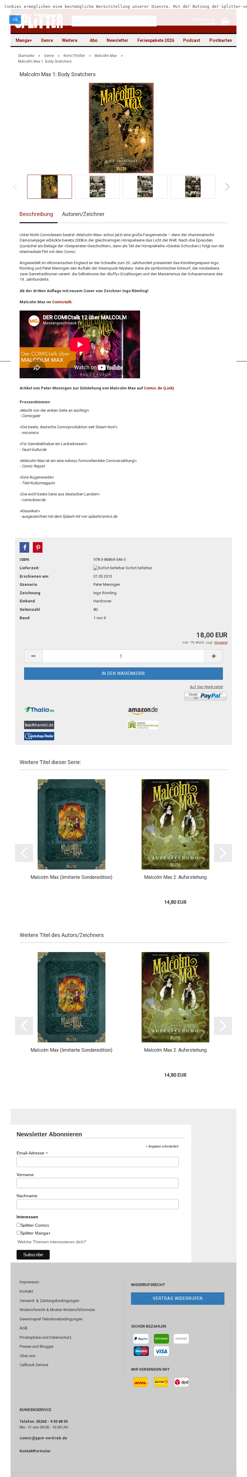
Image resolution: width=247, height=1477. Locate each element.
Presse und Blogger (37, 1346)
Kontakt (26, 1291)
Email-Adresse (32, 1153)
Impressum (29, 1282)
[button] (24, 547)
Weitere (69, 40)
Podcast (191, 40)
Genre (47, 40)
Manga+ (24, 40)
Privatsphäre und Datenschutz (45, 1337)
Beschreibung (36, 214)
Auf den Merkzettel (206, 687)
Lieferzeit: (29, 568)
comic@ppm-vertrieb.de (43, 1438)
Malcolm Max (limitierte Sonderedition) (71, 877)
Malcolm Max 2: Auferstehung (175, 877)
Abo (94, 40)
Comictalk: (62, 302)
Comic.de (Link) (159, 388)
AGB (23, 1328)
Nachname (27, 1195)
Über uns (27, 1356)
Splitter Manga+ (35, 1233)
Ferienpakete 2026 (155, 40)
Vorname (25, 1174)
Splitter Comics (34, 1225)
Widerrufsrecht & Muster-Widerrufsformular (57, 1309)
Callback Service (34, 1365)
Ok (15, 19)
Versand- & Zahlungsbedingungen (49, 1300)
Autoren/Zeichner (83, 214)
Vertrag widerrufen (178, 1298)
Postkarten (220, 40)
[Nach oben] (230, 1467)
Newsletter (117, 40)
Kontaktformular (35, 1451)
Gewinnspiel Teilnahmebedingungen (51, 1319)
